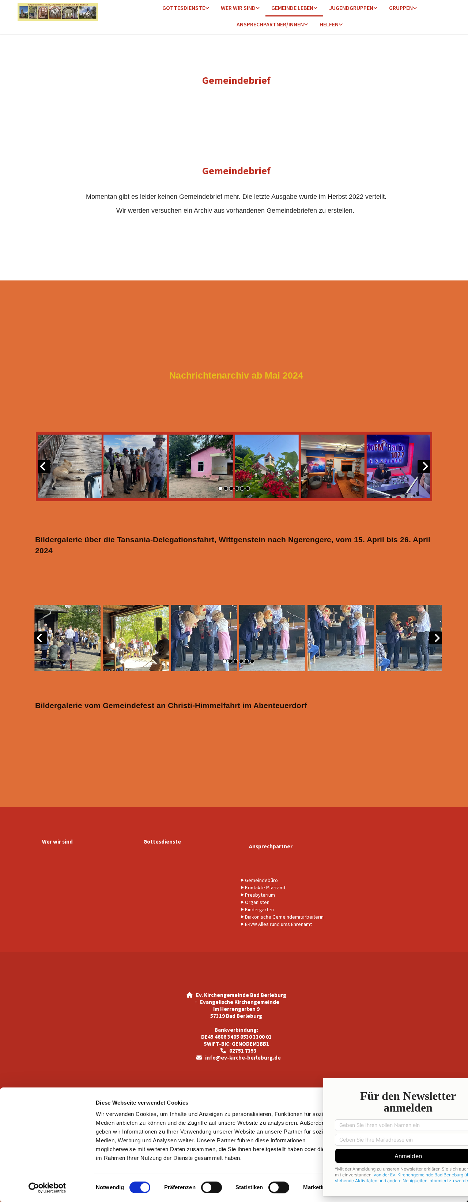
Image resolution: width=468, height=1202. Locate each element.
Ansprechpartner (270, 846)
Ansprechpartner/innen (270, 24)
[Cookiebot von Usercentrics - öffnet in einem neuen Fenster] (47, 1187)
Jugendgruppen (351, 7)
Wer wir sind (238, 7)
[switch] (211, 1187)
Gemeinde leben (292, 7)
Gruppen (401, 7)
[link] (185, 8)
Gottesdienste (183, 7)
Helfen (329, 24)
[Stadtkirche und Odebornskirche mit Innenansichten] (67, 12)
